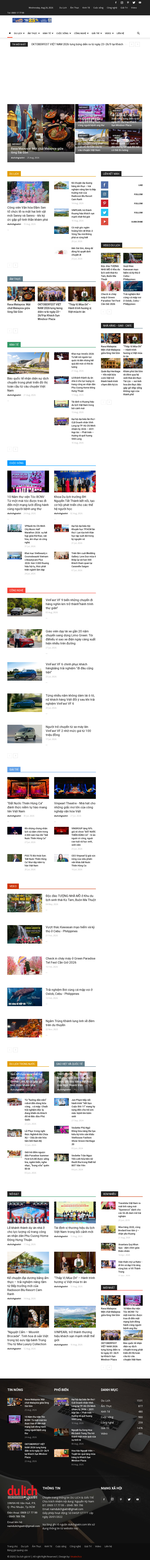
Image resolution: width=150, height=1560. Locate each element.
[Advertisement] (75, 74)
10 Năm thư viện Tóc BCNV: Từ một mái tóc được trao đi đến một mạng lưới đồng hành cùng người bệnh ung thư (132, 1318)
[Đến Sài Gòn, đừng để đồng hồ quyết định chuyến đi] (61, 251)
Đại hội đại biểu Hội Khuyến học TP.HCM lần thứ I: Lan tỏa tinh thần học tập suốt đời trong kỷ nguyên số (83, 532)
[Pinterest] (128, 2)
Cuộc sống (98, 7)
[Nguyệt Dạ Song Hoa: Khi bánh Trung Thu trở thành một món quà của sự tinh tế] (61, 1432)
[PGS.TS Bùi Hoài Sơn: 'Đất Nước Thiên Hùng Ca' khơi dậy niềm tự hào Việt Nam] (14, 858)
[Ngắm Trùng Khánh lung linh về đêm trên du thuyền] (24, 1028)
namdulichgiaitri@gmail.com (23, 1526)
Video (134, 7)
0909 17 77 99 (18, 12)
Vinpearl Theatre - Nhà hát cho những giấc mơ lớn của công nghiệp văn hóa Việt (74, 807)
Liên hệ (120, 33)
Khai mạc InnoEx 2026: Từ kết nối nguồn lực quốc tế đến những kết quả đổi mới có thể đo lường (83, 360)
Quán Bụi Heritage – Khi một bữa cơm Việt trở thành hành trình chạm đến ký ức (110, 378)
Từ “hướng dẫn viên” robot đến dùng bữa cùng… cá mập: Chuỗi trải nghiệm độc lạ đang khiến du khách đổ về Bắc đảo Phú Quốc (36, 1110)
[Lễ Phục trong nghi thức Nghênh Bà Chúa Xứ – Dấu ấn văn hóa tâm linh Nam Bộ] (14, 1133)
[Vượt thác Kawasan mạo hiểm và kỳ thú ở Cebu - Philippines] (24, 934)
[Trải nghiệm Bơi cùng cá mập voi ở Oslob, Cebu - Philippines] (24, 997)
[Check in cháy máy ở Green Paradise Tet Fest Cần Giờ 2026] (24, 965)
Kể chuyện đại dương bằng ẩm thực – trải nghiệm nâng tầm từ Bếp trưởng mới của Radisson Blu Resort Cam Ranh (28, 1286)
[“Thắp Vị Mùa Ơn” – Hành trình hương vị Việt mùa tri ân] (82, 294)
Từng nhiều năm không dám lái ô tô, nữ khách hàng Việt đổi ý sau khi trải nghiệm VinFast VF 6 (70, 699)
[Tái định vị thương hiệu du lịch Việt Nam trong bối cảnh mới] (61, 404)
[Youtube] (140, 2)
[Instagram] (122, 2)
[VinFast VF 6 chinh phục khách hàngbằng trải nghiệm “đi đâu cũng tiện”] (24, 671)
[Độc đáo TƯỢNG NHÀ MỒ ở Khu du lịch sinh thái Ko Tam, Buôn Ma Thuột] (24, 903)
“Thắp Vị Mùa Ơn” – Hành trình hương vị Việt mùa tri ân (79, 308)
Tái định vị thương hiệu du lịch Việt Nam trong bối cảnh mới (83, 405)
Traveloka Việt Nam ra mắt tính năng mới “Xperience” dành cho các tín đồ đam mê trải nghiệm (129, 1210)
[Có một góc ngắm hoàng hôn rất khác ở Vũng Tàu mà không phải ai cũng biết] (61, 230)
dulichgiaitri (18, 157)
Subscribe (137, 221)
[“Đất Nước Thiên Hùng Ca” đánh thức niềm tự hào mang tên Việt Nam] (28, 788)
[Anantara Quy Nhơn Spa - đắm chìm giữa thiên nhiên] (108, 1247)
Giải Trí (124, 7)
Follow (138, 194)
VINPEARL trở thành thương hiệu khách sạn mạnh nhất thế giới (83, 213)
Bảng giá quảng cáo (17, 1550)
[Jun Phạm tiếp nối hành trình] (61, 1102)
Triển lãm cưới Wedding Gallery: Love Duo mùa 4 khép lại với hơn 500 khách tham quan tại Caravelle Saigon (84, 560)
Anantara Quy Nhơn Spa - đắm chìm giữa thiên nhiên (128, 1247)
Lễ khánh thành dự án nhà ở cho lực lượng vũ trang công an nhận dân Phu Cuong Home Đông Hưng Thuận (83, 384)
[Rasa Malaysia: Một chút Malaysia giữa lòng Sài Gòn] (41, 128)
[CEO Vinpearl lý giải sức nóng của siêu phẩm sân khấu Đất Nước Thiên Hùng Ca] (61, 858)
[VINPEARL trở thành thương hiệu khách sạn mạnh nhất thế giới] (61, 212)
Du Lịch (63, 7)
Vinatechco (76, 1556)
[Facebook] (116, 2)
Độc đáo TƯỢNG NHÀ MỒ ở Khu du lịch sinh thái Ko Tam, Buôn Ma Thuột (110, 273)
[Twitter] (134, 2)
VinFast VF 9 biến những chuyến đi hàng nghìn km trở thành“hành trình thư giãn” (69, 604)
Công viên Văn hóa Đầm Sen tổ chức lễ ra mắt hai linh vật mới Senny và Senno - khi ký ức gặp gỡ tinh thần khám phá (26, 1078)
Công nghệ (112, 7)
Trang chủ (12, 1546)
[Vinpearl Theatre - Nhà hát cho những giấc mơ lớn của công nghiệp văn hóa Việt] (75, 788)
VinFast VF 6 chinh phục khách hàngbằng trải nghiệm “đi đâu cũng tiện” (69, 668)
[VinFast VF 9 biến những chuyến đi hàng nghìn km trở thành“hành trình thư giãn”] (24, 607)
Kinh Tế (86, 7)
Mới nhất (16, 144)
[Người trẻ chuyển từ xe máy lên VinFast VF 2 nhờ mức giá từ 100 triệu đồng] (24, 734)
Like (140, 185)
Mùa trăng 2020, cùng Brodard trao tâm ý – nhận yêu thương (129, 1230)
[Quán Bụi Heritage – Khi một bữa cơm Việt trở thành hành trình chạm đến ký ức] (111, 363)
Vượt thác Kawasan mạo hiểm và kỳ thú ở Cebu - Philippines (131, 273)
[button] (138, 33)
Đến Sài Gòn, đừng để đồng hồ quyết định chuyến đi (82, 251)
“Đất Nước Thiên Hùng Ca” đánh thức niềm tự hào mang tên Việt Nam (27, 807)
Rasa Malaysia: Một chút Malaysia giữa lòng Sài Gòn (18, 308)
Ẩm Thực (74, 7)
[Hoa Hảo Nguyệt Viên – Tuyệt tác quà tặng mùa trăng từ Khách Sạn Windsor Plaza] (61, 1453)
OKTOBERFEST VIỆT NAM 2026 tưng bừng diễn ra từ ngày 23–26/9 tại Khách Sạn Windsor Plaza (50, 312)
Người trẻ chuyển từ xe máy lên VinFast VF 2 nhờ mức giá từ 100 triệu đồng (68, 731)
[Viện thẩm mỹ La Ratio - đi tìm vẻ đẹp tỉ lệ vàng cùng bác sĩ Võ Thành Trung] (108, 1264)
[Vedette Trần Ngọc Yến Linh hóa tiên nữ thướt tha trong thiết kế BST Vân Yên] (61, 1157)
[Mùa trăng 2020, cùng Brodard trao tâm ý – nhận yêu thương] (108, 1229)
